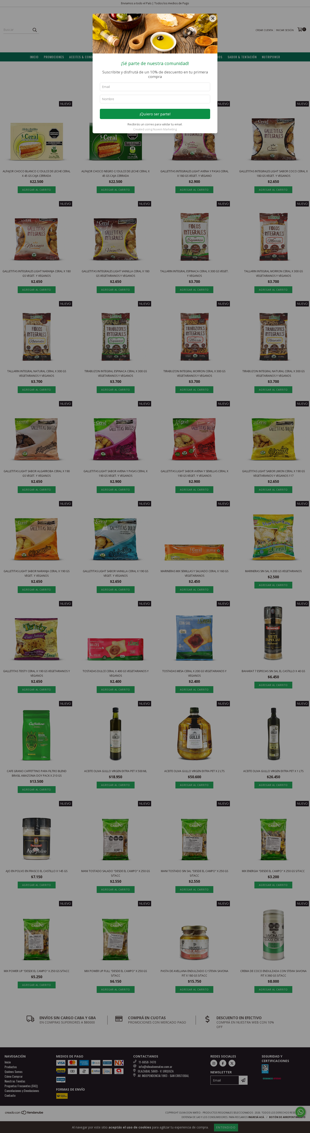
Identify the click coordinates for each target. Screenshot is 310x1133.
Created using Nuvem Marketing (155, 129)
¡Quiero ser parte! (155, 114)
